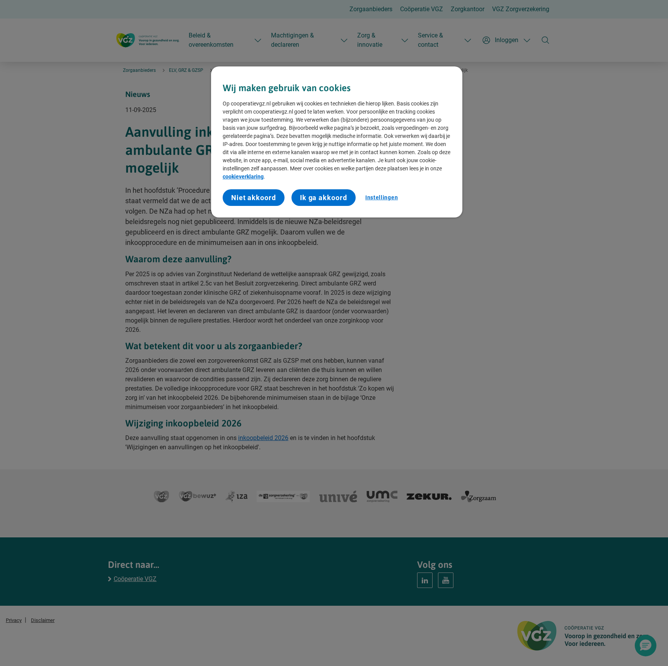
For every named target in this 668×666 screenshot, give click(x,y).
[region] (336, 142)
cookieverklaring (243, 177)
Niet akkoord (253, 198)
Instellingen (381, 197)
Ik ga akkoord (323, 198)
